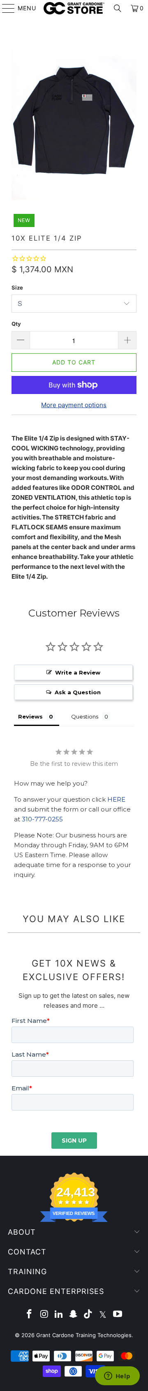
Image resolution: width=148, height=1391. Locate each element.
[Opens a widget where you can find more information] (117, 1376)
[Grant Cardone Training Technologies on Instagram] (44, 1314)
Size (17, 287)
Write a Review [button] (77, 672)
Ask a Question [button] (78, 692)
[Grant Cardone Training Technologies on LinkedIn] (59, 1314)
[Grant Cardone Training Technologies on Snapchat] (73, 1314)
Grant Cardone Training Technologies (84, 1335)
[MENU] (4, 8)
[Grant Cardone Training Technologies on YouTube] (117, 1314)
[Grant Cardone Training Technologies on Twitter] (103, 1314)
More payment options (73, 405)
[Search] (117, 8)
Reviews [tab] (30, 716)
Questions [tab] (84, 716)
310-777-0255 (42, 819)
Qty (16, 323)
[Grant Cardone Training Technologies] (74, 8)
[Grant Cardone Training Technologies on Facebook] (29, 1314)
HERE (116, 799)
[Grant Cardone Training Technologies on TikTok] (88, 1314)
